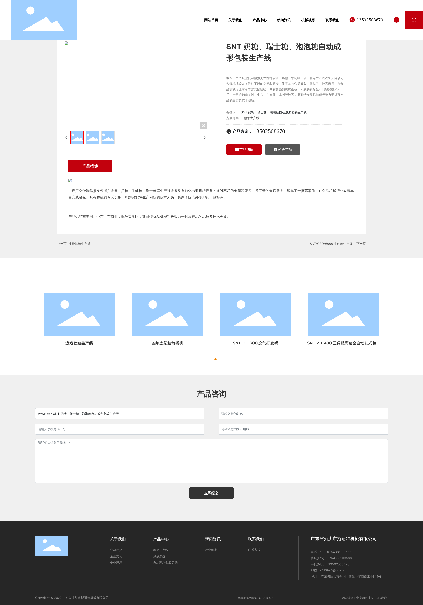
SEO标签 (382, 597)
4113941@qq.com (333, 570)
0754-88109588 (339, 552)
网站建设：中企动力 (355, 597)
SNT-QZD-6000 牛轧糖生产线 (331, 243)
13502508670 (369, 19)
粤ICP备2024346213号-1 (256, 598)
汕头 (370, 597)
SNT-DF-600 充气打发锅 (255, 343)
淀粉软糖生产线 (79, 243)
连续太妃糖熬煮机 (167, 343)
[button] (207, 359)
